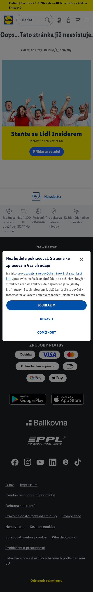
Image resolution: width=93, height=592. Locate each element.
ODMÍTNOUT (46, 332)
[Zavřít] (81, 259)
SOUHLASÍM (46, 305)
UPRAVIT (46, 319)
